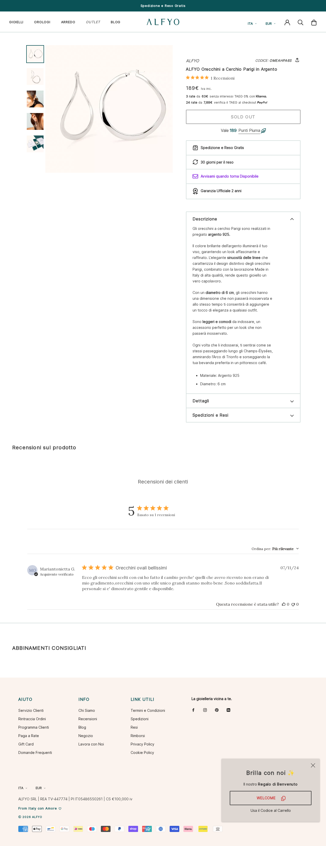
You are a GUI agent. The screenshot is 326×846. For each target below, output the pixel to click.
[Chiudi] (313, 765)
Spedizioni (139, 719)
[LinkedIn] (228, 710)
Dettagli (201, 400)
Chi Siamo (86, 710)
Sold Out (243, 116)
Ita (250, 23)
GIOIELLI (16, 22)
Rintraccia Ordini (32, 719)
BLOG (115, 22)
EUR (269, 23)
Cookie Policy (142, 752)
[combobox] (275, 548)
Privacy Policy (142, 744)
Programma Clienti (33, 727)
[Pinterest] (217, 710)
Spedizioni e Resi (210, 415)
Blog (82, 727)
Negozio (85, 735)
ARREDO (68, 22)
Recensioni (87, 719)
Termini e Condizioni (148, 710)
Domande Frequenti (35, 752)
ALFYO (192, 60)
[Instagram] (205, 710)
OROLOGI (42, 22)
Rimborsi (138, 735)
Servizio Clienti (31, 710)
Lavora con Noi (91, 744)
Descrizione (205, 218)
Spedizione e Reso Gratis (163, 6)
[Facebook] (193, 710)
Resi (134, 727)
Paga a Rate (28, 735)
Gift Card (26, 744)
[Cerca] (300, 22)
